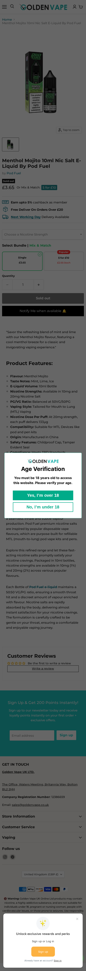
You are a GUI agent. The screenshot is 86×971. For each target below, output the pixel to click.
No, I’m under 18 (43, 507)
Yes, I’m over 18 (43, 495)
